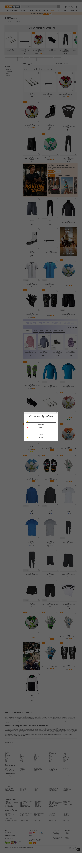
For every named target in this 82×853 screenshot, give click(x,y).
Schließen (57, 413)
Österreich (41, 424)
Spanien (41, 437)
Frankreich (41, 431)
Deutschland (41, 421)
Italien (41, 434)
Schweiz (41, 427)
